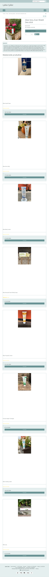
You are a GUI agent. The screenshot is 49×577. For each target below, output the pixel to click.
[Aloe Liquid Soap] (24, 79)
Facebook (22, 570)
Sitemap (37, 568)
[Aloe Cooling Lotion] (24, 457)
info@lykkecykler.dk (21, 567)
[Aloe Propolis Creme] (24, 331)
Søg (45, 1)
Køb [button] (38, 34)
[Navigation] (4, 10)
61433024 (43, 566)
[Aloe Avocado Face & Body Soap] (24, 268)
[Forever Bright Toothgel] (24, 394)
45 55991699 (33, 566)
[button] (43, 16)
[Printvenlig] (45, 13)
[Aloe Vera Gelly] (24, 142)
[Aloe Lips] (24, 520)
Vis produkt (24, 114)
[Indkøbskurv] (45, 10)
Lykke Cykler (8, 5)
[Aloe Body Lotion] (24, 205)
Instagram (27, 570)
